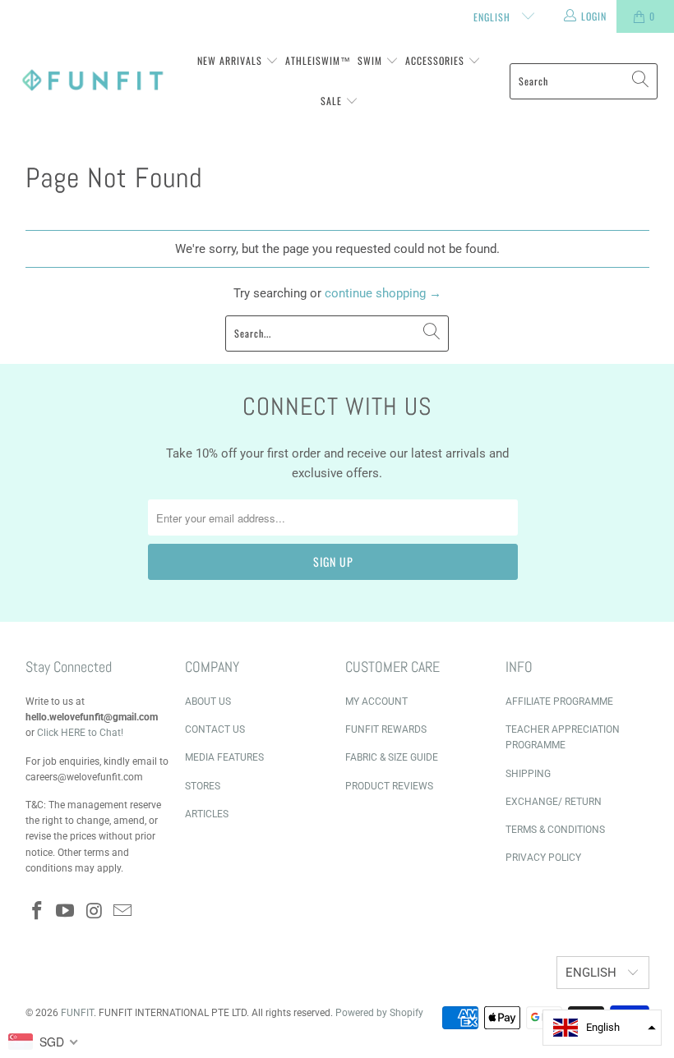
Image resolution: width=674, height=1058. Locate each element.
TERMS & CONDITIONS (555, 829)
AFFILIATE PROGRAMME (559, 701)
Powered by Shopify (379, 1013)
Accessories (436, 60)
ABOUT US (208, 701)
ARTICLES (207, 814)
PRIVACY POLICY (543, 857)
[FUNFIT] (92, 81)
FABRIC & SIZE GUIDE (391, 757)
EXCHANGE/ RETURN (553, 801)
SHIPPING (528, 774)
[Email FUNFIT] (123, 911)
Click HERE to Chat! (80, 732)
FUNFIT (77, 1013)
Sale (333, 101)
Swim (371, 60)
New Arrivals (231, 60)
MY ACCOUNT (376, 701)
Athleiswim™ (318, 60)
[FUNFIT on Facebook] (37, 911)
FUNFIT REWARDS (386, 729)
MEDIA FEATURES (224, 757)
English (493, 17)
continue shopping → (383, 293)
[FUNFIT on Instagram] (94, 911)
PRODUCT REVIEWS (389, 786)
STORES (202, 786)
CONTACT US (215, 729)
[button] (602, 1028)
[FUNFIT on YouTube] (65, 911)
